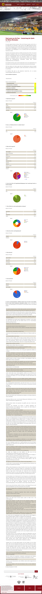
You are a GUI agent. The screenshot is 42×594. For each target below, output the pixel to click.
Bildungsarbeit (28, 4)
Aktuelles (18, 4)
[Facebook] (31, 1)
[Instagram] (29, 1)
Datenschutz (3, 592)
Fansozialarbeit (22, 4)
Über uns (33, 4)
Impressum (6, 592)
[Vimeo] (36, 1)
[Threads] (32, 1)
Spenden (37, 4)
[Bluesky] (34, 1)
